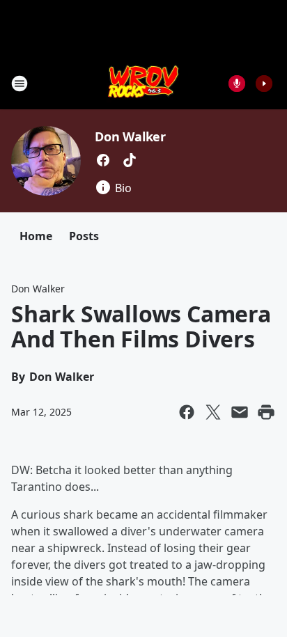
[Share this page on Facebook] (186, 412)
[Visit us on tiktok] (129, 160)
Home (36, 236)
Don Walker (130, 136)
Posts (84, 236)
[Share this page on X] (213, 412)
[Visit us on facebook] (103, 160)
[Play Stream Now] (264, 83)
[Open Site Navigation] (19, 83)
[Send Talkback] (236, 83)
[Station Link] (144, 83)
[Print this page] (266, 412)
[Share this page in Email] (239, 412)
